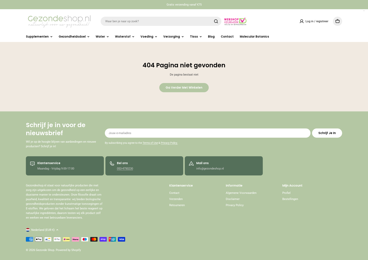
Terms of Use (150, 142)
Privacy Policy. (169, 142)
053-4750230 (125, 168)
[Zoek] (216, 21)
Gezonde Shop (45, 250)
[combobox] (161, 21)
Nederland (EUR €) (43, 230)
